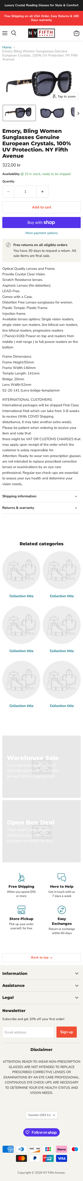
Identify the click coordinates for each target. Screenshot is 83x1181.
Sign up (66, 1032)
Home (7, 47)
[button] (19, 113)
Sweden (39, 1115)
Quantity (8, 181)
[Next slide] (78, 113)
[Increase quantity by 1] (42, 192)
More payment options (41, 233)
